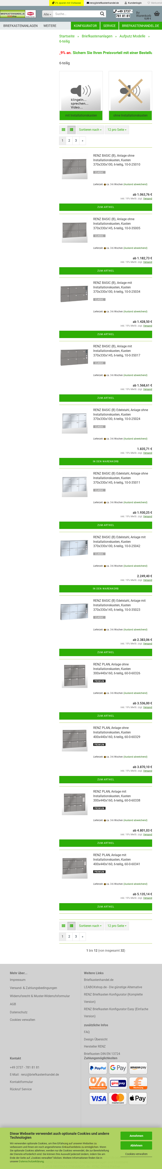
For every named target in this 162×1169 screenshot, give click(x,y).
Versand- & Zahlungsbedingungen (33, 988)
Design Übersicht (95, 1039)
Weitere (49, 26)
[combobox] (90, 130)
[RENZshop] (18, 14)
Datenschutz (18, 1012)
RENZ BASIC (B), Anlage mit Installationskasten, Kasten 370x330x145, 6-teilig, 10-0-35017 (116, 350)
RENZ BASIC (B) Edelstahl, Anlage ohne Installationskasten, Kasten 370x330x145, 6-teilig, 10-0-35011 (120, 478)
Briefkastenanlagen (20, 26)
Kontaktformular (21, 1082)
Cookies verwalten (136, 1154)
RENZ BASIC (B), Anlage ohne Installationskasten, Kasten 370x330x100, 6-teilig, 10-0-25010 (116, 160)
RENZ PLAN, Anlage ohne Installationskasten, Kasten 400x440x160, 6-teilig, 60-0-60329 (116, 732)
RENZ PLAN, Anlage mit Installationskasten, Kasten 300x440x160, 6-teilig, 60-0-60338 (116, 796)
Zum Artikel (105, 207)
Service (109, 26)
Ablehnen (136, 1145)
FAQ (87, 1032)
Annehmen (136, 1135)
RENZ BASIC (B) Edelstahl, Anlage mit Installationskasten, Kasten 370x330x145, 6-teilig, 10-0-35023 (119, 605)
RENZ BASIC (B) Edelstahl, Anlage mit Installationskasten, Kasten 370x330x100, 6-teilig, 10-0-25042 (119, 541)
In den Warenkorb (106, 461)
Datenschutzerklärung (31, 1161)
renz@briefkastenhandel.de (104, 3)
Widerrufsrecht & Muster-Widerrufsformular (40, 996)
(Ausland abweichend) (135, 184)
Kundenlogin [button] (134, 3)
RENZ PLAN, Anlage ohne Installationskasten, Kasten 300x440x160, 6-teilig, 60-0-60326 (116, 668)
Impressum (17, 980)
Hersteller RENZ (95, 1046)
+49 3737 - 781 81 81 (25, 1067)
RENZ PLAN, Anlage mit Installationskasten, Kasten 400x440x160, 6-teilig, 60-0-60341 (116, 859)
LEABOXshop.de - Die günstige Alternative (113, 987)
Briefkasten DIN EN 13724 (102, 1054)
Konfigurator (85, 26)
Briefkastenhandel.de (140, 26)
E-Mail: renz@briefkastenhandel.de (34, 1074)
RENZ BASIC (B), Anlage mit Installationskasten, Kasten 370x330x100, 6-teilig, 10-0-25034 (116, 287)
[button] (63, 130)
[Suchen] (102, 14)
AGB (13, 1004)
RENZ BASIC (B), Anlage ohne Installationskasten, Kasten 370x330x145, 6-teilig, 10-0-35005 (116, 223)
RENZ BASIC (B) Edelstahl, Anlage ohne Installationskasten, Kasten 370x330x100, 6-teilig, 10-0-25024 (120, 414)
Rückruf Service (21, 1089)
